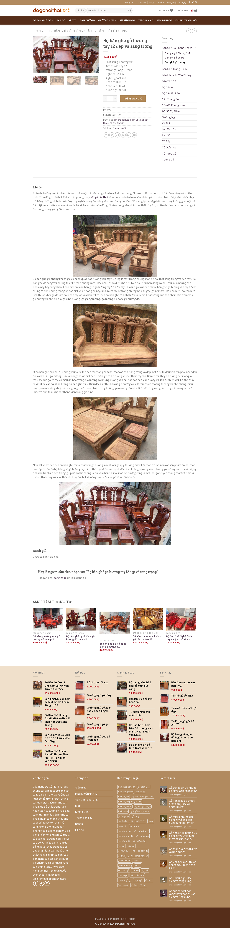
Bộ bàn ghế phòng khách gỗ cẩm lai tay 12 (147, 638)
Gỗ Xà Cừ (137, 860)
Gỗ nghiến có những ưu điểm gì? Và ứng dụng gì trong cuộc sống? (183, 835)
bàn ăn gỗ (140, 791)
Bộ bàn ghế (123, 796)
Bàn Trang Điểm (125, 791)
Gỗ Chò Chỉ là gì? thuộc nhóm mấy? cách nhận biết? (182, 865)
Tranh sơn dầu (83, 817)
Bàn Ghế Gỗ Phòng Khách (73, 31)
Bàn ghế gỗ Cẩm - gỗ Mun (178, 53)
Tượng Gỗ (168, 159)
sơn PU (135, 870)
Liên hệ (160, 2)
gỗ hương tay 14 (125, 836)
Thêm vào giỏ (133, 98)
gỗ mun (131, 845)
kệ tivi (137, 865)
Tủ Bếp (166, 141)
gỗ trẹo (121, 855)
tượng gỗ (138, 880)
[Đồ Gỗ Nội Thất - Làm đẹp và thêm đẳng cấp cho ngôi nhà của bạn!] (51, 10)
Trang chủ (128, 2)
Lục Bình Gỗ (164, 20)
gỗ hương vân (142, 836)
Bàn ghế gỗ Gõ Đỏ (174, 57)
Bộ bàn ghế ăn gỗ (143, 806)
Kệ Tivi (73, 20)
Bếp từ (79, 824)
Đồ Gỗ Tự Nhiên (171, 111)
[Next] (93, 54)
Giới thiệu (141, 2)
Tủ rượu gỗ (123, 885)
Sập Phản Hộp (137, 875)
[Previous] (38, 54)
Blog (151, 2)
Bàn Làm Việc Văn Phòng (176, 75)
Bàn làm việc (143, 786)
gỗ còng (135, 816)
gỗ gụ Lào (122, 826)
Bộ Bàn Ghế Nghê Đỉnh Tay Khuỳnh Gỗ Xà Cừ (179, 638)
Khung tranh (82, 811)
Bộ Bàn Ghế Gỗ (42, 20)
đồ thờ (143, 885)
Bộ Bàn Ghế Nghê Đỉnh (142, 796)
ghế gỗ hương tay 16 (140, 811)
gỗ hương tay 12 (119, 128)
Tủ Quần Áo (145, 20)
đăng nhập (60, 578)
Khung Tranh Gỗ (186, 20)
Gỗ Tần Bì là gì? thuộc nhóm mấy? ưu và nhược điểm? (181, 803)
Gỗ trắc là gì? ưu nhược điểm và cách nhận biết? (183, 789)
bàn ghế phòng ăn (126, 786)
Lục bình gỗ (123, 870)
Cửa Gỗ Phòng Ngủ (173, 105)
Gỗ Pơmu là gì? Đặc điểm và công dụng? (180, 879)
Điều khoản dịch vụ (86, 793)
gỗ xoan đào (124, 860)
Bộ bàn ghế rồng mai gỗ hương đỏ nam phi (46, 638)
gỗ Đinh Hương (125, 865)
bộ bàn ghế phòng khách (129, 801)
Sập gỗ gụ (123, 875)
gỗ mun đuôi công (126, 850)
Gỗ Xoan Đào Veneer (138, 855)
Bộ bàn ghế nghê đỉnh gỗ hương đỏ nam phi (80, 638)
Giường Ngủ (106, 20)
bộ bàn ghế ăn (125, 806)
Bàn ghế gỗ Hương (112, 31)
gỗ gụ (150, 821)
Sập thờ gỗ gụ (124, 880)
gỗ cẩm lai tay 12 (125, 821)
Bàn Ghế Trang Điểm (174, 69)
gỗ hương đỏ (139, 840)
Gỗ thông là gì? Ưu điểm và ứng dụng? (183, 850)
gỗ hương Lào (124, 831)
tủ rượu (148, 880)
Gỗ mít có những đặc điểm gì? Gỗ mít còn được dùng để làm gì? (181, 819)
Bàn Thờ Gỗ (87, 20)
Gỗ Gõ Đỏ (140, 821)
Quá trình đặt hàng (86, 799)
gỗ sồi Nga (143, 850)
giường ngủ (123, 816)
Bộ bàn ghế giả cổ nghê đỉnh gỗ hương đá (113, 645)
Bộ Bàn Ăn (168, 87)
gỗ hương (134, 826)
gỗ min (121, 845)
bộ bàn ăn (123, 811)
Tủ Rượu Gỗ (127, 20)
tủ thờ (134, 885)
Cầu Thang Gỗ (170, 99)
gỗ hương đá (124, 840)
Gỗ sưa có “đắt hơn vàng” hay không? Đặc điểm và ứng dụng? (182, 894)
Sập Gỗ (61, 20)
